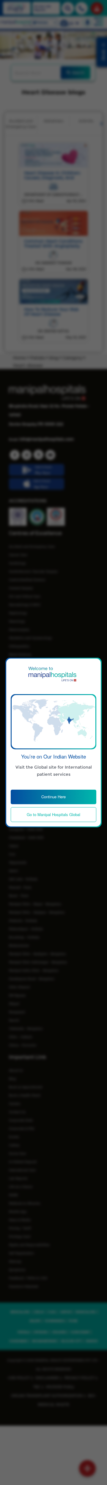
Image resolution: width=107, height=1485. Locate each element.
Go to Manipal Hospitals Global (53, 814)
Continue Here (53, 796)
